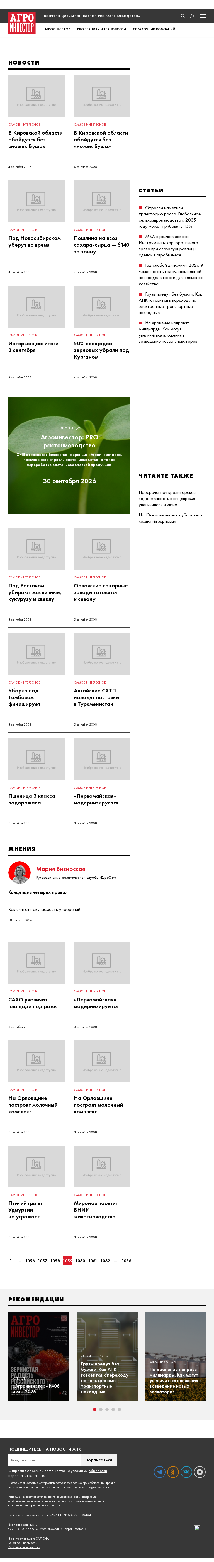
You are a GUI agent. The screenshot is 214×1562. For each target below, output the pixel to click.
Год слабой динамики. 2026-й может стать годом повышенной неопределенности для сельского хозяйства (171, 274)
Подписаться (98, 1460)
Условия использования (24, 1547)
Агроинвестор (57, 29)
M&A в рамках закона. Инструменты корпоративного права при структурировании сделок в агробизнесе (168, 245)
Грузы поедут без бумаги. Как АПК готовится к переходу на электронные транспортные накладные (170, 303)
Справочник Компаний (154, 29)
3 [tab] (107, 1409)
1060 (80, 1261)
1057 (42, 1261)
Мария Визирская (60, 869)
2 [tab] (101, 1409)
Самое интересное (24, 125)
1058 (55, 1261)
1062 (105, 1261)
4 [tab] (113, 1409)
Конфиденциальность (22, 1543)
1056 (30, 1261)
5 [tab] (119, 1409)
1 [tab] (94, 1409)
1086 (126, 1261)
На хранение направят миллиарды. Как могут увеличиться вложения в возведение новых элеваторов (168, 332)
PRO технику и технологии (101, 29)
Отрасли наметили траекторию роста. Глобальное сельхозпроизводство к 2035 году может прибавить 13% (170, 216)
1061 (92, 1261)
